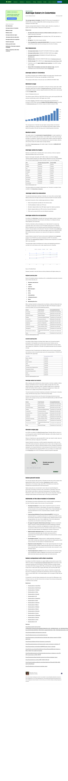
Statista (56, 156)
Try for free (59, 1)
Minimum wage (9, 30)
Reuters (33, 100)
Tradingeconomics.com (56, 58)
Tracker (44, 1)
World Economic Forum (43, 432)
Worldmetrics (51, 68)
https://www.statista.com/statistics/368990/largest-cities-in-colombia (40, 646)
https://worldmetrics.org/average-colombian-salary (36, 666)
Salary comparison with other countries (12, 50)
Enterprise (39, 1)
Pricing (34, 1)
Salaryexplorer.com (35, 144)
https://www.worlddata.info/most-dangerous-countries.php (38, 641)
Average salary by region (11, 34)
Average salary (29, 11)
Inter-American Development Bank (43, 562)
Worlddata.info (31, 56)
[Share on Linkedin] (61, 673)
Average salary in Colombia (12, 28)
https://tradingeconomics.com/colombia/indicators (37, 635)
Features (15, 1)
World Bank (35, 218)
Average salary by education (12, 37)
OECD (32, 64)
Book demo (54, 1)
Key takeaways (9, 25)
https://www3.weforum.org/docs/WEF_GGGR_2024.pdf (37, 659)
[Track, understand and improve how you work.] (8, 1)
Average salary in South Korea (34, 587)
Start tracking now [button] (12, 18)
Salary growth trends (10, 43)
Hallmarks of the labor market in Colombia (13, 47)
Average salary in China (33, 592)
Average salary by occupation (12, 39)
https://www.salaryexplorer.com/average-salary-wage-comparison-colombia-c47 (43, 644)
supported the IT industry (38, 239)
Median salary (9, 32)
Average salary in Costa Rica (34, 585)
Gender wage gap (10, 41)
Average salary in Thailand (33, 589)
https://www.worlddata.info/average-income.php (36, 632)
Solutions (22, 1)
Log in (50, 1)
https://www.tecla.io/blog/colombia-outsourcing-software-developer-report (41, 657)
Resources (28, 1)
